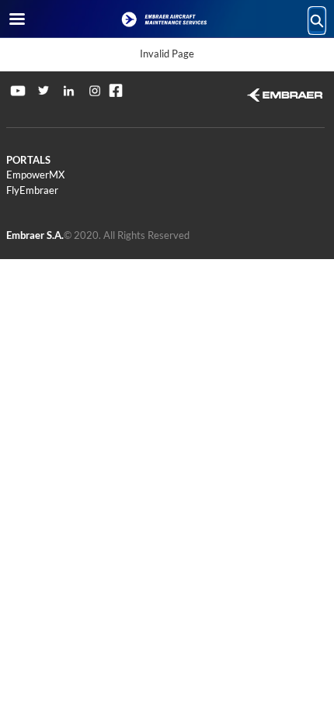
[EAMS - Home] (167, 19)
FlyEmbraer (32, 190)
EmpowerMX (35, 174)
